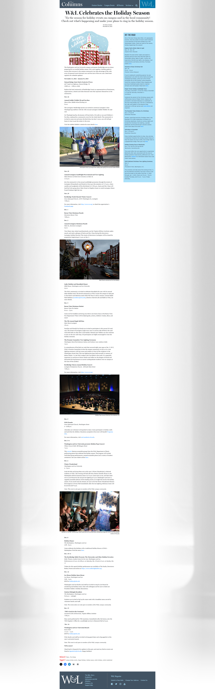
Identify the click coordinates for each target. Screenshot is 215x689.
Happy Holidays (82, 660)
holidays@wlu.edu (74, 581)
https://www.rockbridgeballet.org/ (92, 568)
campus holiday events (71, 660)
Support (89, 685)
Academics (88, 677)
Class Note (117, 680)
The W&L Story (89, 675)
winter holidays (98, 660)
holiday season (90, 660)
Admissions (91, 679)
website (134, 156)
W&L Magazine (116, 676)
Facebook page (68, 206)
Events (109, 5)
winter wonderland (107, 660)
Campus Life (89, 683)
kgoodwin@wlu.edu (76, 651)
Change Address (132, 680)
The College (73, 657)
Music (67, 657)
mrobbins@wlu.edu (79, 297)
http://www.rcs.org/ (87, 204)
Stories (97, 5)
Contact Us (144, 680)
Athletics (87, 681)
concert (69, 451)
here (96, 124)
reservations (146, 106)
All (120, 5)
